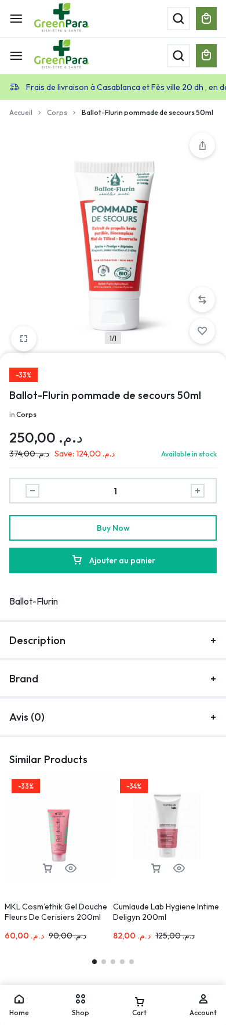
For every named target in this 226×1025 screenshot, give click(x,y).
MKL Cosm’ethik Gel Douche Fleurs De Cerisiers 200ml (56, 911)
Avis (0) (27, 717)
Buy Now (113, 528)
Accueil (20, 112)
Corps (57, 112)
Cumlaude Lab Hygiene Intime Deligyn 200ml (166, 911)
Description (37, 640)
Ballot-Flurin (33, 601)
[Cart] (206, 55)
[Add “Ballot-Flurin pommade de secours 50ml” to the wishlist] (202, 331)
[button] (202, 299)
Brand (23, 678)
